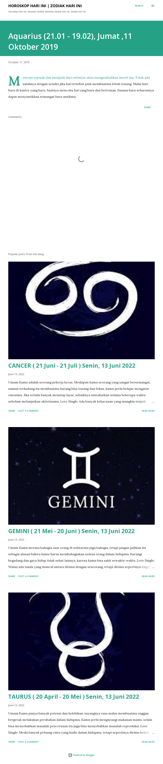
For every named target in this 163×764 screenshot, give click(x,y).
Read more (148, 410)
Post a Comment (28, 410)
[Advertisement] (81, 225)
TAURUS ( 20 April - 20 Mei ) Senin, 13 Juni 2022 (73, 696)
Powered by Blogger (83, 755)
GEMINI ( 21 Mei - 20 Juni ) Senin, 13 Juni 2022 (71, 531)
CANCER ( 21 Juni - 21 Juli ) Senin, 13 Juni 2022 (71, 365)
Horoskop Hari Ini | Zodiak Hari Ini (45, 5)
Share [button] (147, 107)
